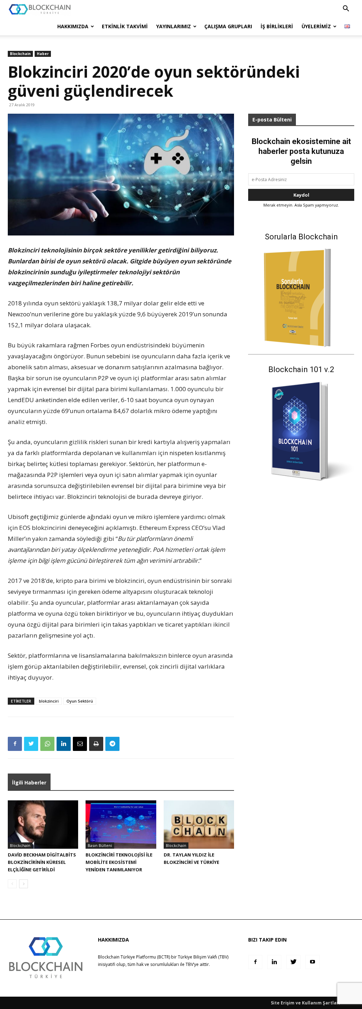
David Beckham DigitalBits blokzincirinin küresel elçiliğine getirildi (42, 862)
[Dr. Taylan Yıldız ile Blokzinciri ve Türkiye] (199, 824)
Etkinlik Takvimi (125, 26)
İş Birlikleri (277, 26)
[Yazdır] (96, 744)
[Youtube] (312, 962)
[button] (345, 9)
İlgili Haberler (29, 782)
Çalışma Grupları (228, 26)
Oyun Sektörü (79, 701)
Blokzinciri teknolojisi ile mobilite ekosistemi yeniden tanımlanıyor (119, 862)
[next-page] (23, 883)
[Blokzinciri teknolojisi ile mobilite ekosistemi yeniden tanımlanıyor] (121, 824)
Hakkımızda (72, 26)
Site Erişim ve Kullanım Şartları (305, 1003)
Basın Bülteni (100, 845)
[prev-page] (12, 883)
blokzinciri (49, 701)
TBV (189, 964)
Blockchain (20, 53)
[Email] (80, 744)
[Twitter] (31, 744)
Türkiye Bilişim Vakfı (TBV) (203, 957)
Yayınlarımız (173, 26)
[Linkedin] (64, 744)
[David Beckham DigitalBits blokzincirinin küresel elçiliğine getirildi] (43, 824)
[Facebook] (15, 744)
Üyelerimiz (316, 26)
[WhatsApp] (47, 744)
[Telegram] (112, 744)
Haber (43, 53)
